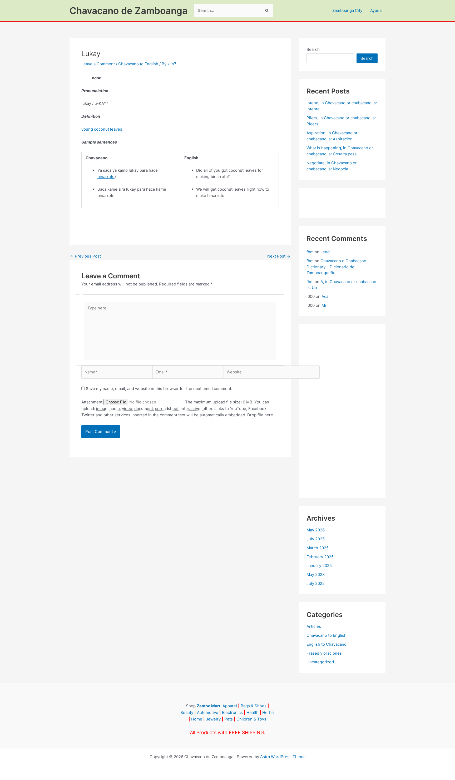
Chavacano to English (138, 63)
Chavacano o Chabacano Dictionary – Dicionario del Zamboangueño (336, 266)
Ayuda (376, 10)
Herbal (268, 712)
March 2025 (317, 547)
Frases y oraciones (324, 653)
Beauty (186, 712)
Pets (228, 719)
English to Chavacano (326, 644)
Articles (313, 626)
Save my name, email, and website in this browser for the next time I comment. (159, 388)
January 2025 (319, 565)
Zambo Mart (208, 705)
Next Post (278, 256)
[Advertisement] (342, 411)
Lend (325, 251)
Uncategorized (320, 661)
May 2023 (315, 574)
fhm (310, 251)
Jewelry (213, 719)
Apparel (229, 705)
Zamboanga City (347, 10)
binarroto (106, 176)
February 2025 (320, 556)
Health (252, 712)
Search (313, 49)
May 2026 (315, 529)
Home (196, 719)
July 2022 (315, 583)
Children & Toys (251, 719)
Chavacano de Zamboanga (128, 10)
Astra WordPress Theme (283, 756)
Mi (324, 305)
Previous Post (85, 256)
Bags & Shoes (253, 705)
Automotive (207, 712)
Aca (325, 296)
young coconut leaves (101, 129)
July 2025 (315, 538)
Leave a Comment (98, 63)
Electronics (232, 712)
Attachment (92, 401)
